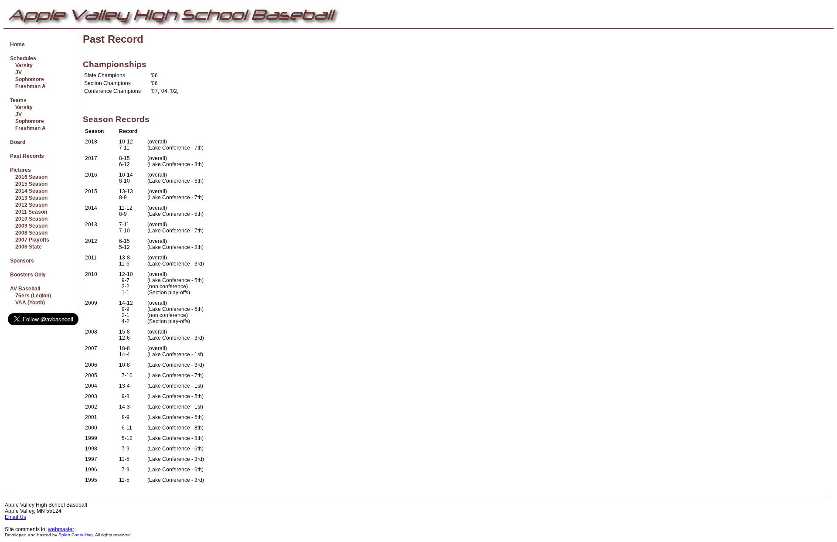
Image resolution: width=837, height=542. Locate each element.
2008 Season (29, 233)
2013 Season (29, 198)
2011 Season (28, 212)
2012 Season (29, 205)
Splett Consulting (75, 534)
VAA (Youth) (27, 303)
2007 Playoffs (29, 240)
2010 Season (29, 219)
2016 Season (29, 177)
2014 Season (29, 191)
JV (16, 72)
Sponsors (22, 261)
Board (17, 142)
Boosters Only (28, 275)
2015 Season (29, 184)
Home (17, 44)
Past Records (27, 156)
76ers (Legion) (30, 296)
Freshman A (28, 86)
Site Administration (810, 505)
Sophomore (27, 79)
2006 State (26, 247)
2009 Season (29, 226)
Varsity (21, 65)
